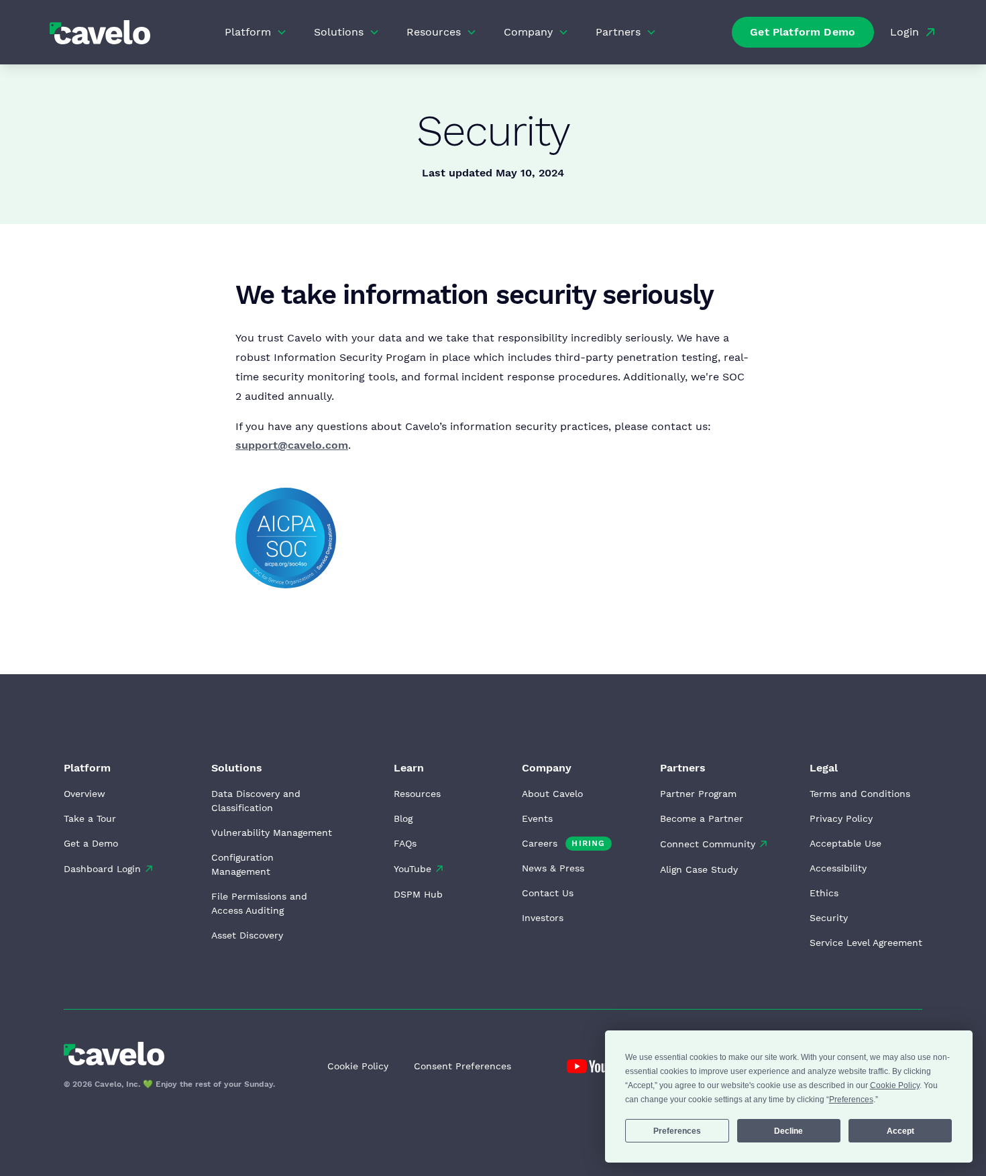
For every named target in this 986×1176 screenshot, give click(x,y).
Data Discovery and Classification (255, 800)
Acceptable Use (845, 843)
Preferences (677, 1131)
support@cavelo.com (291, 445)
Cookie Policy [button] (895, 1085)
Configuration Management (242, 864)
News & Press (553, 868)
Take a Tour (90, 818)
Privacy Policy (841, 818)
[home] (100, 32)
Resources (417, 793)
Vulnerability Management (271, 832)
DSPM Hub (418, 894)
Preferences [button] (851, 1099)
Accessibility (838, 868)
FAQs (405, 843)
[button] (256, 32)
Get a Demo (91, 843)
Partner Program (698, 793)
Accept (900, 1131)
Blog (403, 818)
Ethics (824, 893)
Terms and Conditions (860, 793)
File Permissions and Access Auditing (259, 903)
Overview (84, 793)
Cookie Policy (357, 1066)
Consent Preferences (462, 1066)
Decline (788, 1131)
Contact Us (547, 893)
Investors (542, 917)
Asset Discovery (247, 935)
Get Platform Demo (802, 31)
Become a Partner (701, 818)
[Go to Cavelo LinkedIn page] (598, 1066)
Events (537, 818)
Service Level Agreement (866, 942)
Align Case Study (699, 869)
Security (829, 917)
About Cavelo (552, 793)
